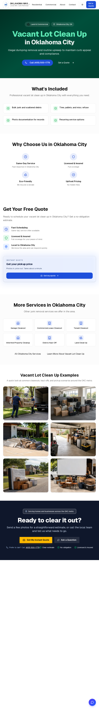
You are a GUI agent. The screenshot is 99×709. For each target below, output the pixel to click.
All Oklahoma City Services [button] (28, 354)
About (62, 4)
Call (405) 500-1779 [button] (40, 62)
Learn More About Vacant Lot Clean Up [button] (65, 354)
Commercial (51, 4)
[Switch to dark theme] (82, 4)
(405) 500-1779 (32, 547)
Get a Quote (91, 4)
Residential (37, 4)
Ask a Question (68, 540)
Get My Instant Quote (38, 540)
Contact (72, 4)
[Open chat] (92, 702)
